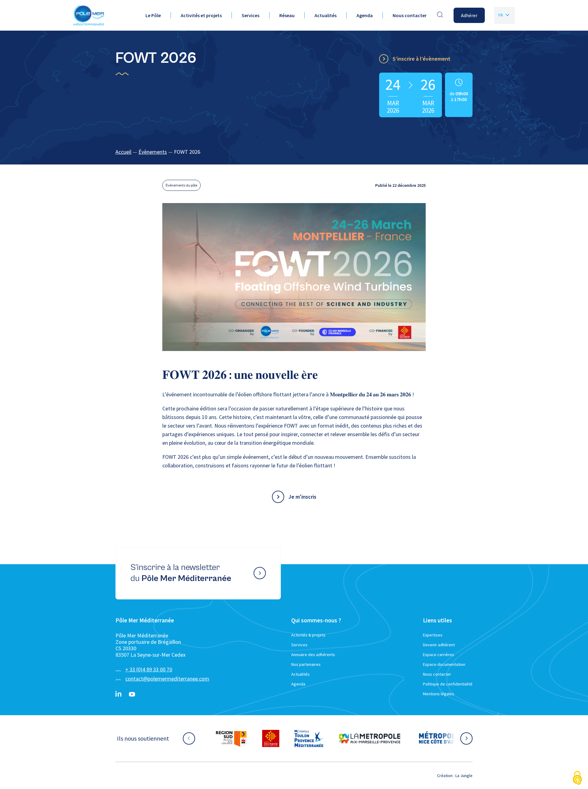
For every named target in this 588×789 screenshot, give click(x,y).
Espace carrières (438, 654)
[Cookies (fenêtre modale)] (577, 778)
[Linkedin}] (118, 694)
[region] (294, 152)
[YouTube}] (132, 694)
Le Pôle (153, 15)
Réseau (287, 15)
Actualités (326, 15)
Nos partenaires (306, 664)
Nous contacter (410, 15)
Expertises (433, 635)
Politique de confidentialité (448, 684)
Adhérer (469, 15)
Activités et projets (201, 15)
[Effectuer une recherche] (440, 15)
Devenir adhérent (439, 644)
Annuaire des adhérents (313, 654)
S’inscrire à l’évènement (421, 58)
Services (250, 15)
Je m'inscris (302, 496)
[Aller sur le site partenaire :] (231, 738)
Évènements (152, 151)
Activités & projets (308, 635)
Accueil (123, 151)
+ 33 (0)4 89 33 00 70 (148, 669)
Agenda (364, 15)
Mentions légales (438, 694)
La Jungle (464, 775)
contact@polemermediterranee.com (167, 678)
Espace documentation (444, 664)
